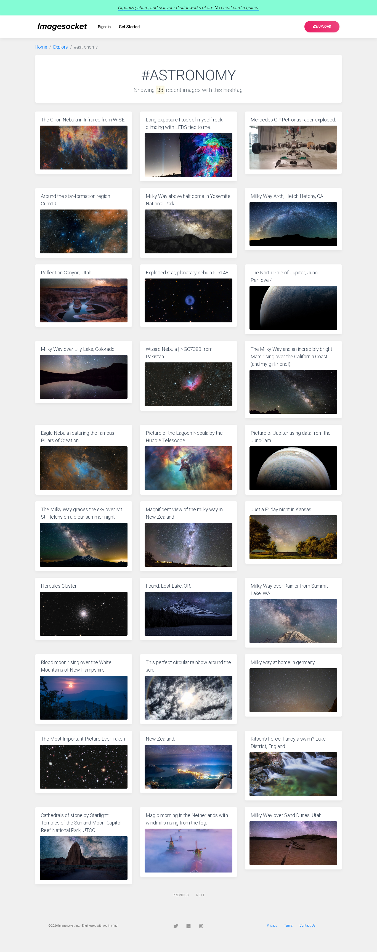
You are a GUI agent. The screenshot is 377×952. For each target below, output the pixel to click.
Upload (322, 26)
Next (200, 895)
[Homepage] (62, 27)
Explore (60, 47)
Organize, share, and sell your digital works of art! (188, 7)
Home (41, 47)
